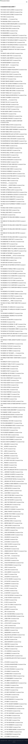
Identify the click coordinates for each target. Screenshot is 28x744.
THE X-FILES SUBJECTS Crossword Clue (10, 396)
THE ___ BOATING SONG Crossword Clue (11, 521)
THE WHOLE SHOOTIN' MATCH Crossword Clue (13, 173)
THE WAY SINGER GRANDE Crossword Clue (11, 81)
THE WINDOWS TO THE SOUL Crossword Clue (12, 241)
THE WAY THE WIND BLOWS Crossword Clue (12, 86)
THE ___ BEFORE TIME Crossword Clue (10, 516)
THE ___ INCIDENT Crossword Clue (9, 586)
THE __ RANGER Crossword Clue (9, 465)
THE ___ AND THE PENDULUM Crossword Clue (12, 502)
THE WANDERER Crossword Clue (9, 33)
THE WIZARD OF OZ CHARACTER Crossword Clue (13, 276)
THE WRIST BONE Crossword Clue (9, 368)
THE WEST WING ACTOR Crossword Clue (11, 125)
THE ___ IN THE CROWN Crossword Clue (11, 579)
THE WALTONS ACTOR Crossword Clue (10, 26)
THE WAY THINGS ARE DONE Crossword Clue (12, 88)
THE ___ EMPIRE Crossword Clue (9, 546)
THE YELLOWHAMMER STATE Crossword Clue (12, 425)
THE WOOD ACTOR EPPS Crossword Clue (11, 319)
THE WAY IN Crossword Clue (8, 67)
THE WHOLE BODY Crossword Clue (9, 155)
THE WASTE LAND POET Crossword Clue (11, 55)
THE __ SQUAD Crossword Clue (8, 467)
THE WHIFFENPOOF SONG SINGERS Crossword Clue (14, 143)
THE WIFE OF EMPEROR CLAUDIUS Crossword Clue (14, 194)
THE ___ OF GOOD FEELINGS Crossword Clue (12, 669)
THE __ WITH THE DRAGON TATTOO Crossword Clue (14, 469)
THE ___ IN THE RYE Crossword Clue (10, 581)
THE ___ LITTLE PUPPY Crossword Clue (10, 623)
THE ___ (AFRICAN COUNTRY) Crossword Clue (12, 474)
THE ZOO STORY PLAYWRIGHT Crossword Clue (12, 442)
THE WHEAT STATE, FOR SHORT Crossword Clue (13, 138)
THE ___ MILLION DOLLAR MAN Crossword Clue (13, 635)
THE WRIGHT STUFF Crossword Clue (10, 361)
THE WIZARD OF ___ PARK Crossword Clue (11, 300)
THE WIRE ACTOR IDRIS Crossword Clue (11, 253)
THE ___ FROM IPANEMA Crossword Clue (11, 565)
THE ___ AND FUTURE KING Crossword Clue (12, 495)
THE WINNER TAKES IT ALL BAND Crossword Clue (13, 248)
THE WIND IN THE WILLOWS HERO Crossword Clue (14, 237)
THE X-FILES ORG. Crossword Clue (9, 389)
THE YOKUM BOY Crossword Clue (9, 430)
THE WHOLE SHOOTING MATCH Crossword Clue (13, 176)
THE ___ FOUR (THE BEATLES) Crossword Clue (12, 562)
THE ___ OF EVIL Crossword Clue (9, 666)
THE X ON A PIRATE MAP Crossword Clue (11, 378)
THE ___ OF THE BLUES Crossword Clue (10, 711)
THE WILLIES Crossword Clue (8, 215)
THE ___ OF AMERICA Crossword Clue (10, 653)
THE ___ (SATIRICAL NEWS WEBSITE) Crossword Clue (14, 483)
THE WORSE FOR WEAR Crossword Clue (11, 348)
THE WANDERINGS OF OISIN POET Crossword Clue (13, 35)
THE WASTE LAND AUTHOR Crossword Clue (12, 53)
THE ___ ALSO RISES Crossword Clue (10, 493)
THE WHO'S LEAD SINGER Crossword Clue (11, 148)
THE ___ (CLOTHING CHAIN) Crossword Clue (12, 476)
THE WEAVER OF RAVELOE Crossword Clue (11, 116)
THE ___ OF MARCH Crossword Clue (10, 685)
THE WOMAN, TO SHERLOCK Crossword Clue (12, 307)
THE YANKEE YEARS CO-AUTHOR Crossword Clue (13, 407)
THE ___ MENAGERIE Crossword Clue (10, 632)
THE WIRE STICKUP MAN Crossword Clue (11, 258)
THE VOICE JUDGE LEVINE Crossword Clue (11, 14)
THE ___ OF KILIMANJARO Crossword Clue (11, 678)
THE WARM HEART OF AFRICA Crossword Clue (12, 47)
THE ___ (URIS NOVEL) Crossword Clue (10, 488)
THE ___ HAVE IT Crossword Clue (9, 574)
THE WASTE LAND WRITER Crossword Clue (11, 58)
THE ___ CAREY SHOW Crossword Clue (10, 525)
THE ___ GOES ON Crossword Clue (9, 569)
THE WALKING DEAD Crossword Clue (10, 21)
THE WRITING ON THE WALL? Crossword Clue (12, 373)
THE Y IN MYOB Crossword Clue (9, 399)
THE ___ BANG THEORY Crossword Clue (10, 511)
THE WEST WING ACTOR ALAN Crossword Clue (12, 127)
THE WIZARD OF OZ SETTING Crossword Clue (12, 298)
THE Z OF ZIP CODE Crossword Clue (10, 435)
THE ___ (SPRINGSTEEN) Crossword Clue (11, 486)
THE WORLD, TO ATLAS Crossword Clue (11, 346)
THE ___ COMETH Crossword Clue (9, 530)
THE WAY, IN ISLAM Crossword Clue (10, 104)
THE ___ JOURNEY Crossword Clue (9, 609)
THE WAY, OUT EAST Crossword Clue (10, 109)
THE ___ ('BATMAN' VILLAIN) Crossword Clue (12, 472)
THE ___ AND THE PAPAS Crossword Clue (11, 497)
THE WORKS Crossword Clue (8, 322)
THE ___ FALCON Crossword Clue (9, 558)
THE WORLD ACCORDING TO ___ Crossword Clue (13, 326)
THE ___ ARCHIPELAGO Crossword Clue (10, 504)
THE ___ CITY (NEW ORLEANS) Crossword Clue (12, 528)
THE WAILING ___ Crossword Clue (9, 19)
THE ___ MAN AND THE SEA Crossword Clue (12, 628)
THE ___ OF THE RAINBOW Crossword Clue (11, 725)
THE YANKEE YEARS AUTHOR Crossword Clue (12, 401)
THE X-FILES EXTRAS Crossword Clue (10, 387)
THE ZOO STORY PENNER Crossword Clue (11, 439)
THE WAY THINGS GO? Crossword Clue (10, 93)
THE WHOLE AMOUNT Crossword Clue (10, 150)
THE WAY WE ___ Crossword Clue (9, 100)
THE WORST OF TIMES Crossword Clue (10, 351)
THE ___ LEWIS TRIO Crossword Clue (10, 618)
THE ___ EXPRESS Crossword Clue (9, 553)
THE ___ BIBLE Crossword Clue (8, 518)
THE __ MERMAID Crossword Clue (9, 455)
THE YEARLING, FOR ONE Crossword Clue (11, 421)
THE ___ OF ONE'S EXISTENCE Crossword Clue (12, 692)
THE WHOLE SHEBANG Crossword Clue (10, 171)
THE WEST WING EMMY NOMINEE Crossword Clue (13, 129)
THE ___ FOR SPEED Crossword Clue (10, 560)
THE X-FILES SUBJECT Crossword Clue (10, 394)
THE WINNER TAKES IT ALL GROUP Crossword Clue (13, 251)
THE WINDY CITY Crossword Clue (9, 244)
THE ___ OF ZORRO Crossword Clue (9, 736)
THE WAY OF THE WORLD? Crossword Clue (11, 76)
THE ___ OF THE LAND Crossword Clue (10, 720)
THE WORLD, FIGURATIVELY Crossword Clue (12, 344)
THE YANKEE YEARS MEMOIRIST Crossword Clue (13, 410)
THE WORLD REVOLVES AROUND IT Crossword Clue (14, 333)
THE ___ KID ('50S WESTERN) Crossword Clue (12, 614)
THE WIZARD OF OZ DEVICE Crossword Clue (12, 291)
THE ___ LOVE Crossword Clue (8, 625)
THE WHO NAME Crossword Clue (9, 145)
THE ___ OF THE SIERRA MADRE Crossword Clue (13, 729)
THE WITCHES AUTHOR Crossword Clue (11, 262)
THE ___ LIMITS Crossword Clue (8, 621)
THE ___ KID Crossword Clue (8, 611)
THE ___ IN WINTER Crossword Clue (9, 583)
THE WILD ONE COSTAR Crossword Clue (11, 208)
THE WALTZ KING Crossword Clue (9, 31)
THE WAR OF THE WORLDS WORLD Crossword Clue (14, 44)
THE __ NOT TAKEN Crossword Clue (9, 458)
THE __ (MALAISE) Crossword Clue (9, 444)
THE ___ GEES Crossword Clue (8, 567)
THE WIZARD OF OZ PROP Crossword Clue (11, 296)
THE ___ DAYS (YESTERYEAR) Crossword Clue (12, 532)
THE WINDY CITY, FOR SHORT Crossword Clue (12, 246)
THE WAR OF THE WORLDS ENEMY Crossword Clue (13, 40)
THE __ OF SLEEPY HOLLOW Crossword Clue (12, 460)
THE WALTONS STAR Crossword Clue (10, 28)
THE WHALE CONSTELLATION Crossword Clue (12, 136)
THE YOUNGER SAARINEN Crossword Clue (11, 432)
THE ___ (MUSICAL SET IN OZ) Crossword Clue (12, 481)
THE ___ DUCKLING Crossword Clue (9, 542)
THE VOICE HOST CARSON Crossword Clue (11, 12)
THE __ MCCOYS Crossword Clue (9, 453)
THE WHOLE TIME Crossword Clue (9, 180)
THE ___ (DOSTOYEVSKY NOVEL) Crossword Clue (13, 479)
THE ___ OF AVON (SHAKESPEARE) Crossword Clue (13, 664)
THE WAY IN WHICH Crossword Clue (10, 72)
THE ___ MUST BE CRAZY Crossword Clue (11, 637)
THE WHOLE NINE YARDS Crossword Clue (11, 169)
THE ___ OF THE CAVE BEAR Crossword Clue (11, 713)
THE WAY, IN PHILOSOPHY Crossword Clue (11, 107)
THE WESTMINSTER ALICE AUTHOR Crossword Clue (14, 134)
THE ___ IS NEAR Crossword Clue (9, 600)
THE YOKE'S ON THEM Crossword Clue (10, 428)
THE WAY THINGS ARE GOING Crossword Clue (12, 90)
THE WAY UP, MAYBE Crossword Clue (10, 97)
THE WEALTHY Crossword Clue (8, 114)
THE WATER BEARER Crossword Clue (10, 62)
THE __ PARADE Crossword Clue (9, 462)
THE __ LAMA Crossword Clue (8, 451)
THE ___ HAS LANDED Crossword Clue (10, 572)
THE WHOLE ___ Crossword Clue (9, 183)
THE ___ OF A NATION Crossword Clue (10, 651)
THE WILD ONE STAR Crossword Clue (10, 210)
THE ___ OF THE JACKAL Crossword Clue (11, 718)
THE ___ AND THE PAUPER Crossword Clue (11, 500)
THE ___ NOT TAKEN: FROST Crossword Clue (12, 646)
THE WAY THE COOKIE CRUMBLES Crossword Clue (13, 83)
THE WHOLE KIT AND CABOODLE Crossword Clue (13, 164)
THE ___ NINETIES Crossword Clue (9, 644)
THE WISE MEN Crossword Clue (9, 260)
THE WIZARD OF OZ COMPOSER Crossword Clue (13, 285)
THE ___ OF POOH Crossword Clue (9, 697)
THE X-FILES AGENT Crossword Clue (10, 380)
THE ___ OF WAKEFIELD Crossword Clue (10, 734)
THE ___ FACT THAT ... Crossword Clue (10, 555)
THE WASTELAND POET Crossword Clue (11, 60)
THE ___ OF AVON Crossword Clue (9, 662)
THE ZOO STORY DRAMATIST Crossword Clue (12, 437)
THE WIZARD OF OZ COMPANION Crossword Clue (13, 283)
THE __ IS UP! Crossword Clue (8, 449)
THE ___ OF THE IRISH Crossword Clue (10, 715)
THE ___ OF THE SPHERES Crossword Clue (11, 732)
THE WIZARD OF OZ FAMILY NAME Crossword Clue (13, 293)
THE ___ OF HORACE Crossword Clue (10, 671)
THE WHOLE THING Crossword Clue (10, 178)
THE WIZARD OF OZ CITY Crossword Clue (11, 278)
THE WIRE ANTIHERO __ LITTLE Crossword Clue (12, 255)
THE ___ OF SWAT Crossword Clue (9, 701)
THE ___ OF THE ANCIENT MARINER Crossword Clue (14, 704)
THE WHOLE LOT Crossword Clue (9, 166)
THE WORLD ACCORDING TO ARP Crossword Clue (13, 324)
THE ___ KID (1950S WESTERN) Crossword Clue (12, 616)
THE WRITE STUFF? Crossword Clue (9, 371)
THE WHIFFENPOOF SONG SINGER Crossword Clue (14, 141)
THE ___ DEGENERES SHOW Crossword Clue (12, 535)
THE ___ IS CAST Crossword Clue (9, 588)
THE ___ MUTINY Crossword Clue (9, 639)
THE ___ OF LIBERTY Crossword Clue (10, 680)
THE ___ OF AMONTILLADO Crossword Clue (11, 656)
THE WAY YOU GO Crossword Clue (9, 102)
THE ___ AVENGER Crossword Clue (9, 507)
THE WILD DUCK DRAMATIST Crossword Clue (12, 199)
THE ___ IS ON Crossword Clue (8, 602)
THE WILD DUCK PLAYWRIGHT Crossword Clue (12, 201)
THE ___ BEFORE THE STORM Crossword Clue (12, 514)
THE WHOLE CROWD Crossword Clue (10, 157)
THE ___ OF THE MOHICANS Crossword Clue (12, 722)
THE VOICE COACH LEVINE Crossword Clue (11, 10)
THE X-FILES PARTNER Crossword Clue (10, 392)
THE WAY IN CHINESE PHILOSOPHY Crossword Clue (14, 69)
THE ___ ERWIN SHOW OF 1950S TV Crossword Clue (14, 551)
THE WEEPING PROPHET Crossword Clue (11, 118)
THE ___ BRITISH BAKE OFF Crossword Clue (11, 523)
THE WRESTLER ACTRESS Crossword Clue (11, 355)
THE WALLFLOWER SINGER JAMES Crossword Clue (13, 24)
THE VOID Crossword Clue (7, 17)
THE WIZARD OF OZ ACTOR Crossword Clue (12, 271)
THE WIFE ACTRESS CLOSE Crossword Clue (11, 190)
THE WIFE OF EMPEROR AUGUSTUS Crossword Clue (14, 192)
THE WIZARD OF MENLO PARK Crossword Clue (12, 269)
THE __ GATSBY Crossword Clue (8, 446)
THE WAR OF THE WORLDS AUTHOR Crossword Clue (14, 38)
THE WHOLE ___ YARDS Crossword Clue (10, 187)
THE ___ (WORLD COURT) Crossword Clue (11, 490)
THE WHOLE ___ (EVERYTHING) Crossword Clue (12, 185)
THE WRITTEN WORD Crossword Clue (10, 375)
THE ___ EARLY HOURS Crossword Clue (10, 544)
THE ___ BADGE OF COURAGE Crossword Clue (12, 509)
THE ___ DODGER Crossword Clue (9, 539)
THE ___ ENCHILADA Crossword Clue (10, 549)
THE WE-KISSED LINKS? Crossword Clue (11, 111)
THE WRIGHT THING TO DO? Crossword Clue (12, 364)
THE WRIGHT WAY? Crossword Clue (9, 366)
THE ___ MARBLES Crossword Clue (9, 630)
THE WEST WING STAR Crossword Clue (10, 132)
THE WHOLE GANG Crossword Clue (10, 162)
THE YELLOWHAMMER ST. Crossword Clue (11, 423)
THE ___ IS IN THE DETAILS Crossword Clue (11, 595)
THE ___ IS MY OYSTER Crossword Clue (10, 597)
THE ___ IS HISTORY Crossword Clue (10, 593)
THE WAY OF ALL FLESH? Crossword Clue (11, 74)
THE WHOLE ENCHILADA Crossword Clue (11, 159)
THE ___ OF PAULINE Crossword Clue (10, 694)
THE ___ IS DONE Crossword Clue (9, 590)
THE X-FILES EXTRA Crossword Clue (9, 385)
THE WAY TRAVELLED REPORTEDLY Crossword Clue (13, 95)
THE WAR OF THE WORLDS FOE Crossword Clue (13, 42)
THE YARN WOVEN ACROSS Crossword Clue (12, 414)
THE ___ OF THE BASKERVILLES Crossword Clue (12, 708)
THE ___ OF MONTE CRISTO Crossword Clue (12, 687)
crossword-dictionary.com (18, 740)
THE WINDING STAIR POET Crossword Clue (11, 239)
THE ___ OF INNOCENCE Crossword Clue (11, 673)
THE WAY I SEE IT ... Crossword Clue (9, 65)
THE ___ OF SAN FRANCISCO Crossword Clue (12, 699)
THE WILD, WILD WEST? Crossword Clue (11, 212)
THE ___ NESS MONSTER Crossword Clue (11, 642)
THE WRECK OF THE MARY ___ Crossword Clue (12, 353)
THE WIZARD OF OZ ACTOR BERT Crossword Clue (13, 273)
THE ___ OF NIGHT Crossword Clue (9, 690)
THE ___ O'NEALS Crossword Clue (9, 649)
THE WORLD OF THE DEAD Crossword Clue (11, 331)
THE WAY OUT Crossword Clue (8, 79)
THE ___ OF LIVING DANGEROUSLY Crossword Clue (13, 683)
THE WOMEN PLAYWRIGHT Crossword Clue (12, 313)
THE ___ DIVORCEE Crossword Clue (9, 537)
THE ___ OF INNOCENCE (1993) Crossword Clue (12, 676)
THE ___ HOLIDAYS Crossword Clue (9, 576)
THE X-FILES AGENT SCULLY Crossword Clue (12, 382)
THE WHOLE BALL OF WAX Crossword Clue (11, 152)
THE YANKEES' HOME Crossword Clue (10, 412)
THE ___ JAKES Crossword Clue (8, 607)
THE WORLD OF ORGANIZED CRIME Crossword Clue (14, 329)
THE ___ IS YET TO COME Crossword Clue (11, 604)
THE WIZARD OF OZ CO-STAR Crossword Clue (12, 280)
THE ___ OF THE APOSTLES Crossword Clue (11, 706)
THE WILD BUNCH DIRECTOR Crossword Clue (12, 197)
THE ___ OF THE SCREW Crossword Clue (11, 727)
